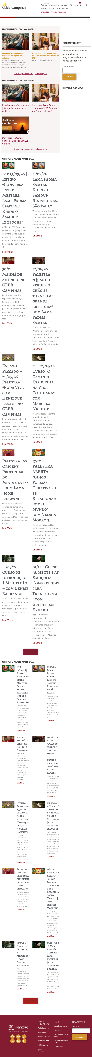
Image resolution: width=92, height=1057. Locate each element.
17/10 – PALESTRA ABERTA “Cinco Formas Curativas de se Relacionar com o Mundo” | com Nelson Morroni (45, 490)
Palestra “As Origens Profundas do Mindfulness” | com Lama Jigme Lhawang (16, 479)
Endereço (45, 12)
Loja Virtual (58, 1047)
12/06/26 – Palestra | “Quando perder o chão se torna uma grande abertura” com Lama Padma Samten (43, 295)
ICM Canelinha (43, 1041)
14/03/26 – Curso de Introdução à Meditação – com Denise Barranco (15, 580)
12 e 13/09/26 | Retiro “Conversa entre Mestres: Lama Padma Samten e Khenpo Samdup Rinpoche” (14, 198)
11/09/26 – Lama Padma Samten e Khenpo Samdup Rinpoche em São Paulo (45, 190)
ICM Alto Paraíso (44, 1037)
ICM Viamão (42, 1033)
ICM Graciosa (43, 1045)
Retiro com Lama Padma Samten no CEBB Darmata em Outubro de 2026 (45, 56)
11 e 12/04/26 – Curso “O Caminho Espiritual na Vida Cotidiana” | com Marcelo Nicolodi (45, 387)
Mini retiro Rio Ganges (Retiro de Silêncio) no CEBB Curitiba (15, 141)
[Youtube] (18, 1036)
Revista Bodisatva (42, 1050)
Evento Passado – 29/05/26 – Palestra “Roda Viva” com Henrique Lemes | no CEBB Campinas (13, 390)
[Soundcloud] (12, 1041)
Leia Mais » (8, 251)
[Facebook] (12, 1036)
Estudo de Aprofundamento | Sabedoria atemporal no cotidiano (13, 56)
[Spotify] (18, 1041)
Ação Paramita (43, 1028)
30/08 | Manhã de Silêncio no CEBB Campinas (14, 279)
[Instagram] (24, 1036)
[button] (30, 652)
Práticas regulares (58, 12)
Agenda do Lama (60, 1026)
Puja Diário (58, 1031)
